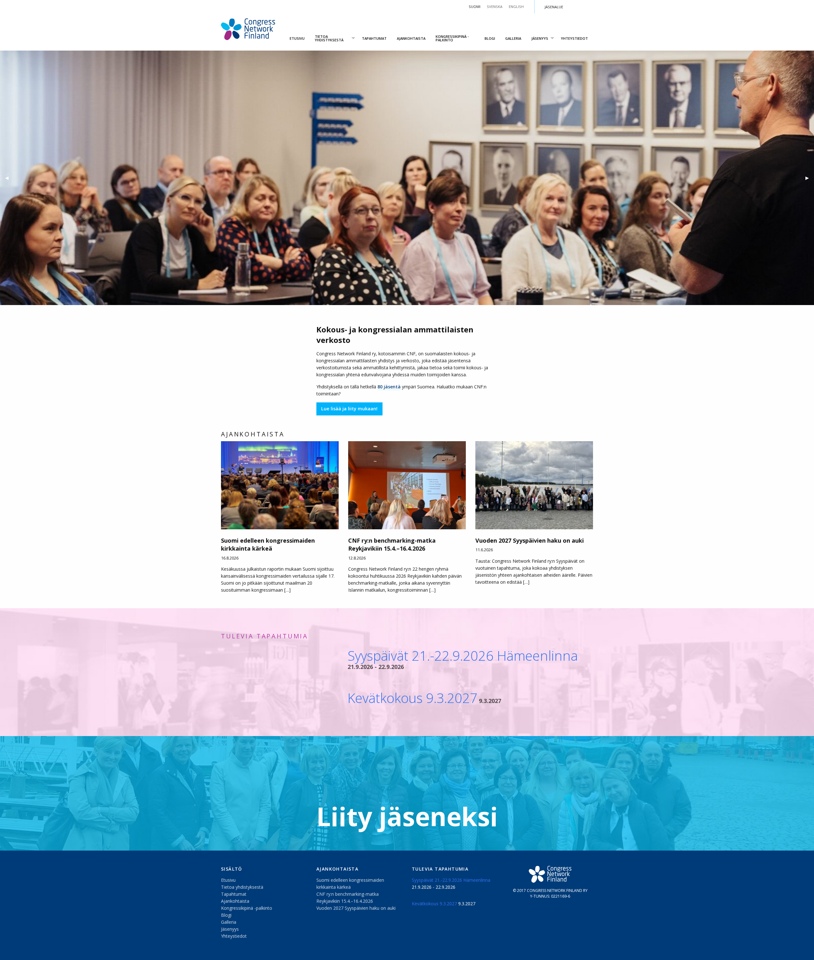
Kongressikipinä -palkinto (452, 38)
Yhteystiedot (574, 38)
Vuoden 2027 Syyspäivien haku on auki (356, 908)
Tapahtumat (374, 38)
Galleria (513, 38)
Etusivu (297, 38)
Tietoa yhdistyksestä (329, 38)
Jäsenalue (554, 6)
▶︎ (809, 177)
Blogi (490, 38)
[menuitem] (297, 38)
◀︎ (9, 177)
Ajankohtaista (411, 38)
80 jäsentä (389, 387)
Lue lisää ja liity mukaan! (349, 409)
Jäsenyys (539, 38)
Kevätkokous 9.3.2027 (413, 698)
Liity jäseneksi (407, 816)
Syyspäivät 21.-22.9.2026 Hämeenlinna (463, 655)
